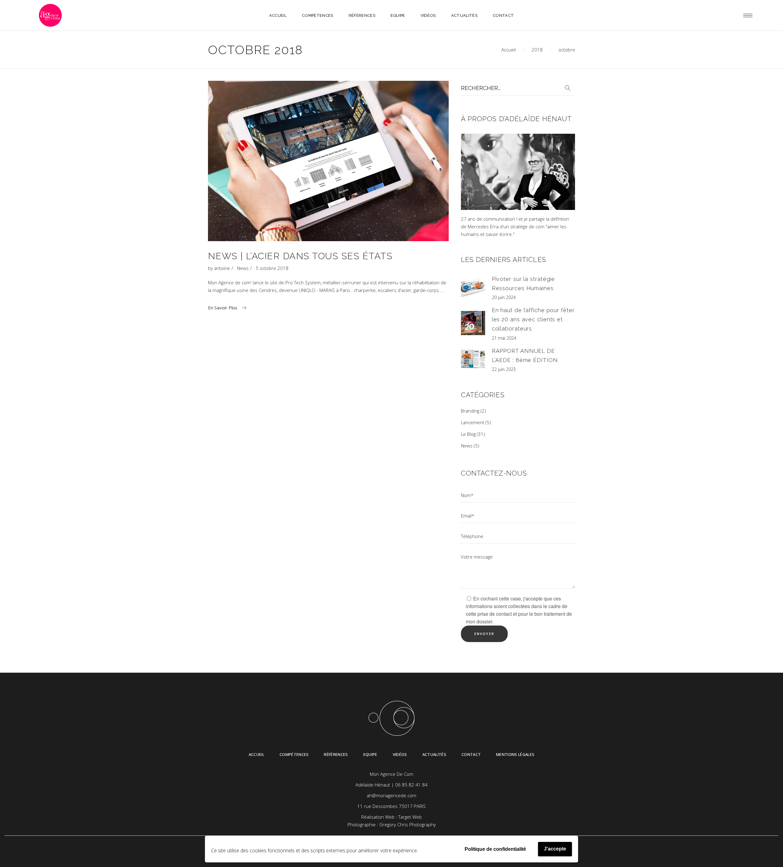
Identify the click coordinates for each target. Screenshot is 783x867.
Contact (471, 754)
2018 (537, 50)
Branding (470, 411)
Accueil (508, 50)
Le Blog (468, 434)
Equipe (370, 754)
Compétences (294, 754)
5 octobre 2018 (272, 268)
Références (336, 754)
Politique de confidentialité (495, 849)
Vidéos (400, 754)
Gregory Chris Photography (407, 824)
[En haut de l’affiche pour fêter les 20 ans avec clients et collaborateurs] (473, 323)
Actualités (434, 754)
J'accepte (555, 848)
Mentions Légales (515, 754)
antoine (222, 268)
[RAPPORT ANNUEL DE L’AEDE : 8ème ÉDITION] (473, 359)
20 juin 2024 (504, 297)
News (243, 268)
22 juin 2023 (504, 369)
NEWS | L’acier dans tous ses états (300, 256)
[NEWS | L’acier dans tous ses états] (328, 161)
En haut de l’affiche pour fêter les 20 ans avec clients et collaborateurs (533, 319)
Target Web (410, 817)
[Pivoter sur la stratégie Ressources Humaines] (473, 287)
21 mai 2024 (504, 338)
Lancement (472, 422)
